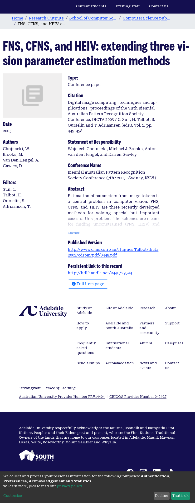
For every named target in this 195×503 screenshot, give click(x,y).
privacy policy (69, 486)
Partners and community (149, 328)
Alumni (146, 343)
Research (148, 308)
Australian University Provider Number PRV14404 (62, 397)
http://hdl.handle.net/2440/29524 (100, 273)
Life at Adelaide (119, 308)
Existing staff (128, 6)
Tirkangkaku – (47, 388)
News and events (148, 365)
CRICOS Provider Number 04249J (137, 397)
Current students (91, 6)
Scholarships (88, 363)
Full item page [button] (90, 284)
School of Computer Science (93, 18)
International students (117, 345)
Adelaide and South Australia (119, 325)
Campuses (174, 343)
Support (172, 323)
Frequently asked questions (86, 348)
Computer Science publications (146, 18)
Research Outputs (46, 18)
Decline (161, 496)
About (170, 308)
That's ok (180, 496)
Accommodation (120, 363)
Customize (12, 496)
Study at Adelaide (84, 310)
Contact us (158, 6)
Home (17, 18)
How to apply (83, 325)
